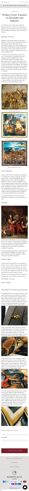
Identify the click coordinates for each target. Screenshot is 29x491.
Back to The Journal (15, 450)
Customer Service (14, 466)
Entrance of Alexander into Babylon (14, 139)
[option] (14, 5)
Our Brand (14, 462)
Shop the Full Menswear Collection (9, 430)
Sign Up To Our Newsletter (14, 458)
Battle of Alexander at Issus (14, 167)
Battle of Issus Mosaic (14, 111)
